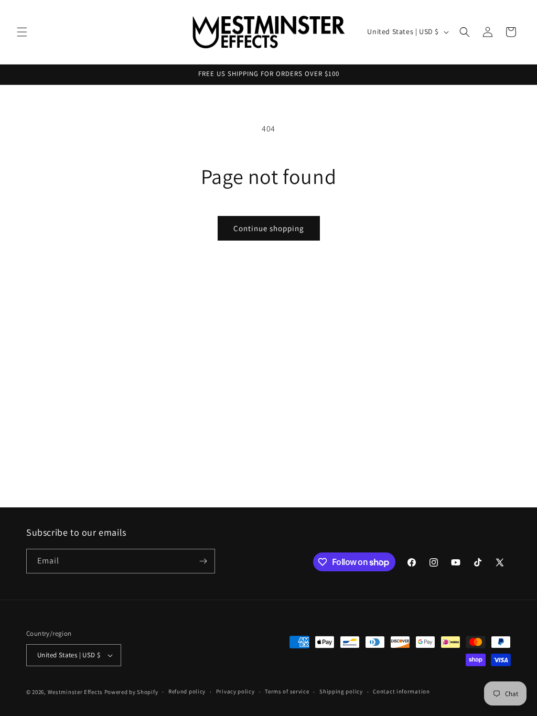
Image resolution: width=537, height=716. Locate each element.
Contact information (401, 691)
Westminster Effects (75, 692)
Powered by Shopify (131, 692)
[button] (22, 32)
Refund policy (187, 691)
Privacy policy (235, 691)
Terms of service (287, 691)
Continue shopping (268, 228)
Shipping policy (341, 691)
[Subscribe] (202, 561)
